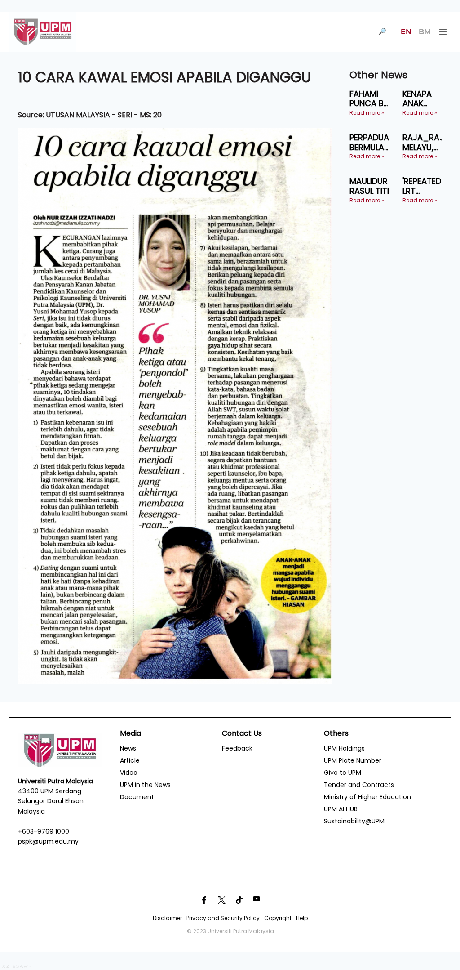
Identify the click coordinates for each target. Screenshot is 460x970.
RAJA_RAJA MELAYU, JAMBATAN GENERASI (425, 142)
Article (130, 760)
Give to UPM (342, 772)
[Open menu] (442, 32)
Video (128, 772)
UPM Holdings (344, 748)
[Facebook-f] (204, 900)
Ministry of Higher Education (367, 796)
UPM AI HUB (341, 809)
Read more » (366, 112)
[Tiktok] (239, 900)
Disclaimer (167, 918)
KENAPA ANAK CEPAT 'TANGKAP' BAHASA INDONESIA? (424, 98)
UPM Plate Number (352, 760)
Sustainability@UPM (354, 821)
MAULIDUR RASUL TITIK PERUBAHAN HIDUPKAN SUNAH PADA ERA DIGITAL (372, 186)
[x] (221, 900)
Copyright (278, 918)
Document (137, 796)
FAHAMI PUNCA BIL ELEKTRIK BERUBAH (369, 98)
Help (302, 918)
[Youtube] (256, 900)
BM (425, 31)
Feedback (237, 748)
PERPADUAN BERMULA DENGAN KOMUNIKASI (372, 142)
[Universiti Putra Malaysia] (42, 32)
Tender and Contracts (359, 784)
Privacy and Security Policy (223, 918)
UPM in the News (145, 784)
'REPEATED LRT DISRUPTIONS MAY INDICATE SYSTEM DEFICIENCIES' (428, 186)
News (128, 748)
